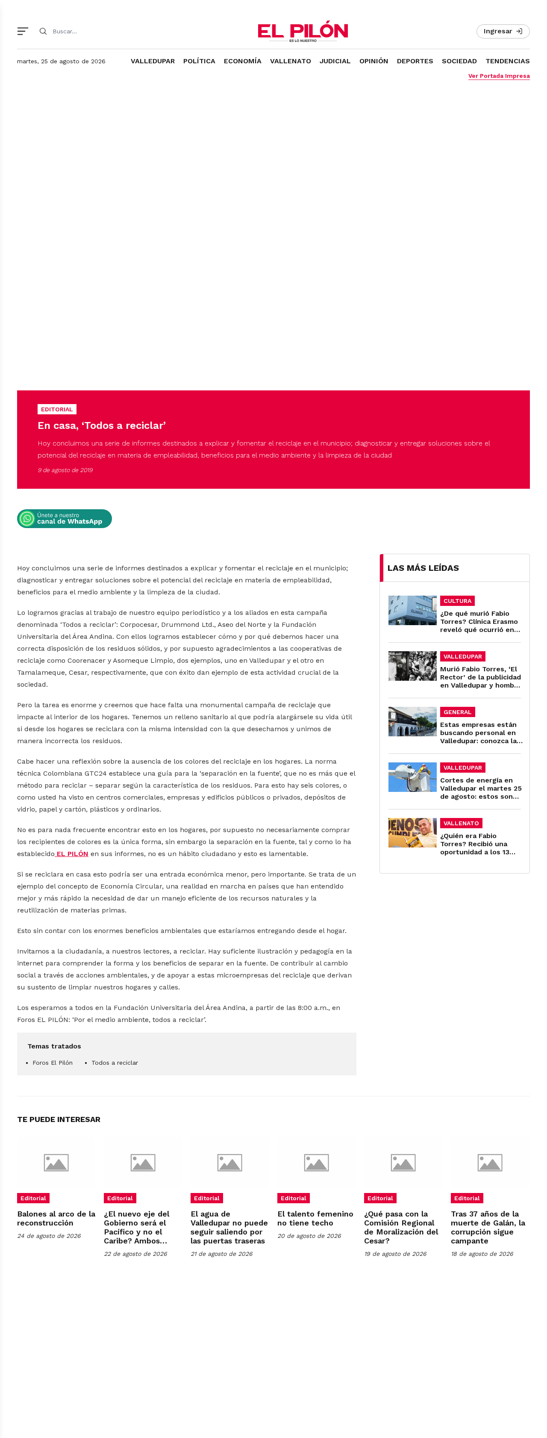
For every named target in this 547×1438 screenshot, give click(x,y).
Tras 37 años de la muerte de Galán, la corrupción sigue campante (488, 1227)
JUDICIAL (335, 61)
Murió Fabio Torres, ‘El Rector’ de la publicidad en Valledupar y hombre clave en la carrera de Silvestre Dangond (480, 685)
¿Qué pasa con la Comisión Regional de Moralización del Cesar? (401, 1227)
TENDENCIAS (507, 61)
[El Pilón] (303, 31)
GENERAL (458, 712)
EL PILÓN (71, 854)
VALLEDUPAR (153, 61)
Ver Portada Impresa (499, 75)
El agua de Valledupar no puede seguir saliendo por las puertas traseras (229, 1227)
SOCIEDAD (459, 61)
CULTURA (457, 600)
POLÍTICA (199, 61)
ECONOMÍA (243, 61)
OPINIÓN (373, 61)
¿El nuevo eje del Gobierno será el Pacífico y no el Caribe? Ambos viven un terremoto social (140, 1236)
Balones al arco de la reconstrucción (56, 1218)
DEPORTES (415, 61)
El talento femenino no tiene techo (315, 1218)
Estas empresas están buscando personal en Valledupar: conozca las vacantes (480, 736)
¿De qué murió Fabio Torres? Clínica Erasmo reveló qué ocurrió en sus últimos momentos (479, 625)
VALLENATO (290, 61)
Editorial (33, 1198)
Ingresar (498, 31)
